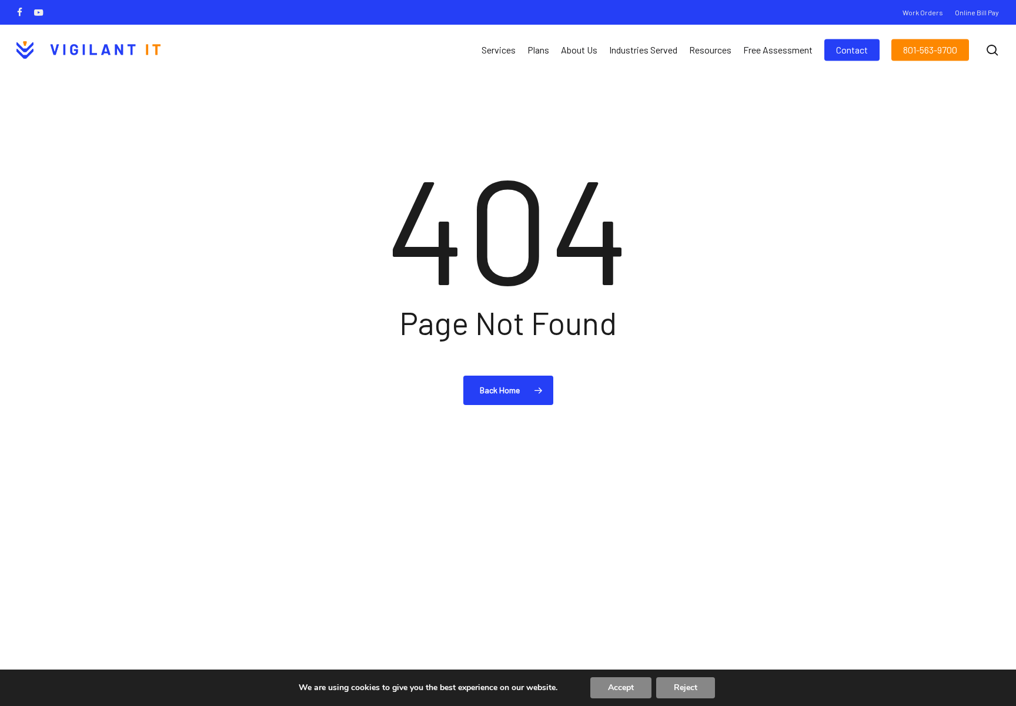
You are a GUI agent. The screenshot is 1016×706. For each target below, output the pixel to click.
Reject (685, 687)
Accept (621, 687)
